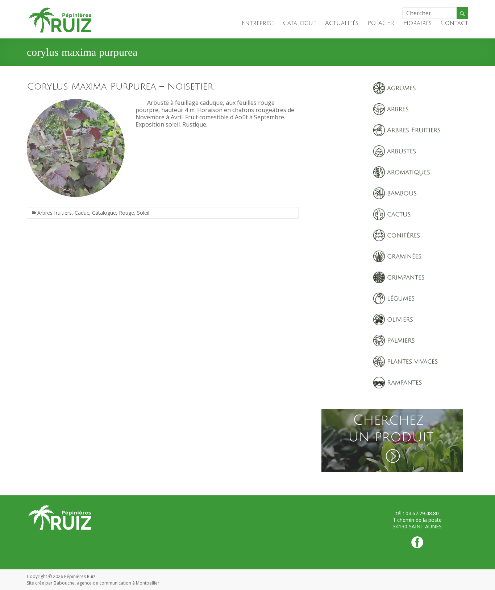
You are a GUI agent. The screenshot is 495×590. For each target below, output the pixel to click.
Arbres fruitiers (54, 212)
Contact (454, 23)
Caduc (82, 212)
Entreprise (258, 23)
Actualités (341, 23)
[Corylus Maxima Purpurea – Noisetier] (76, 103)
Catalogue (299, 23)
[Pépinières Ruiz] (60, 9)
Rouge (126, 212)
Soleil (143, 212)
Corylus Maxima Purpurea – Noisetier (120, 87)
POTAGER (380, 23)
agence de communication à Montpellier (118, 583)
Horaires (417, 23)
